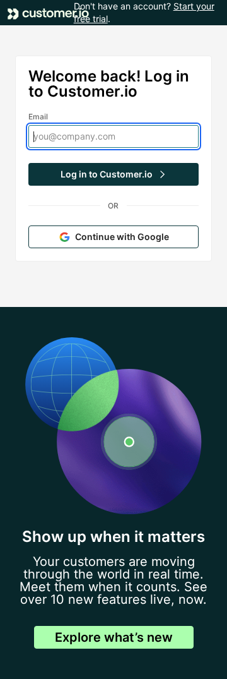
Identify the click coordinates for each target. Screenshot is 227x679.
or (113, 205)
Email (38, 116)
